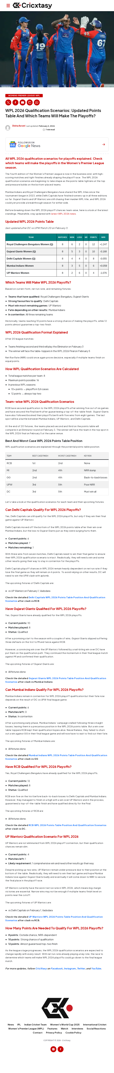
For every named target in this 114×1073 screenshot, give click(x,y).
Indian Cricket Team (35, 1024)
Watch (64, 1028)
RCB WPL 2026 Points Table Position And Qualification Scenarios (67, 825)
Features (52, 1028)
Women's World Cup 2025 (65, 1024)
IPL (19, 1024)
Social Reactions (96, 1028)
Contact (37, 1032)
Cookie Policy (73, 1032)
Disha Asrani (18, 125)
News (11, 1024)
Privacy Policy (54, 1032)
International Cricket (94, 1024)
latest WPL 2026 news (63, 213)
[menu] (8, 5)
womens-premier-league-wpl (24, 96)
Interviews (77, 1028)
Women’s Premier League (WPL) (26, 1028)
